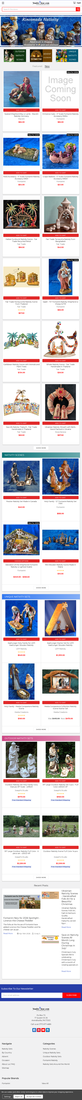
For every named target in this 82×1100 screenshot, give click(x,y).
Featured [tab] (37, 66)
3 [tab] (41, 44)
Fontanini (6, 1083)
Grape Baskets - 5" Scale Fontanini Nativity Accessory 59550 (60, 178)
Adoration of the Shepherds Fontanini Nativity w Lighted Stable (21, 566)
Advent (5, 1056)
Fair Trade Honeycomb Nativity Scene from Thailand (21, 303)
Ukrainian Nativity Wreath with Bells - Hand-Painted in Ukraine (60, 428)
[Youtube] (43, 1030)
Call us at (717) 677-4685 (41, 1024)
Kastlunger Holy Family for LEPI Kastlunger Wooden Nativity (21, 644)
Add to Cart (21, 110)
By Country (7, 1053)
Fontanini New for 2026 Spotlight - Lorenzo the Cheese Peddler (21, 919)
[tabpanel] (41, 31)
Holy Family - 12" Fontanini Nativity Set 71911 (60, 502)
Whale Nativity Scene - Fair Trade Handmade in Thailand (60, 365)
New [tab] (47, 66)
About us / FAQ (8, 1064)
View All (45, 1083)
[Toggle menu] (3, 3)
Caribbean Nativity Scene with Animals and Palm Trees (21, 365)
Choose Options (21, 561)
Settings (7, 1096)
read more (8, 933)
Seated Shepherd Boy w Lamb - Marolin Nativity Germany (21, 115)
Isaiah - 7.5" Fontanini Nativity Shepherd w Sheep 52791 (60, 303)
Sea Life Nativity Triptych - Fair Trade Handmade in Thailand (21, 428)
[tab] (41, 455)
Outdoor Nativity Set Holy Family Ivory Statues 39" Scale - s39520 (21, 786)
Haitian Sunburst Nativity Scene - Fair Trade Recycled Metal (21, 240)
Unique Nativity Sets (17, 596)
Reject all (18, 1096)
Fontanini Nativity (50, 1060)
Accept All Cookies (34, 1096)
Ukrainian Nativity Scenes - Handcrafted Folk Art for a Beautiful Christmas (70, 897)
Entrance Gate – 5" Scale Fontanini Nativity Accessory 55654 (61, 115)
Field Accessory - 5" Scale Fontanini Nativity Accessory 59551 (21, 178)
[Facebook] (34, 1030)
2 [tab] (39, 44)
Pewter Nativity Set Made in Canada (21, 501)
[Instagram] (48, 1030)
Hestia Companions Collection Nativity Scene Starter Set (60, 707)
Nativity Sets (7, 1049)
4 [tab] (43, 44)
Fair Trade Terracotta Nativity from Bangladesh (60, 240)
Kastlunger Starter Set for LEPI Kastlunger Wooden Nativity (60, 644)
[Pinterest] (39, 1030)
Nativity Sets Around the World (56, 1064)
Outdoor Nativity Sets (19, 738)
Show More (41, 448)
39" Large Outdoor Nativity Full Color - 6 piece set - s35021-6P (21, 852)
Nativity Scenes (14, 455)
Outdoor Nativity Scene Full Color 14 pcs (60, 851)
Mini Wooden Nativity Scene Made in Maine (60, 566)
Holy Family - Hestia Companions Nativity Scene (21, 707)
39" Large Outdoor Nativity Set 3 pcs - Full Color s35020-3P (60, 786)
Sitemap (5, 1068)
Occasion (6, 1060)
